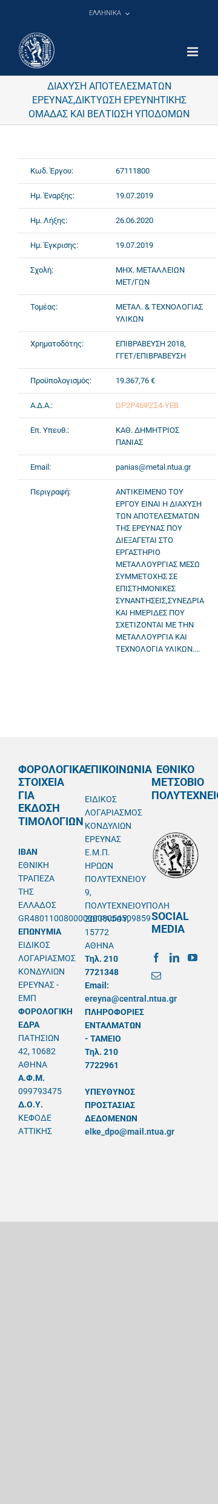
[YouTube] (192, 957)
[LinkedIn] (174, 957)
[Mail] (156, 976)
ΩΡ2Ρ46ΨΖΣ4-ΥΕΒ (147, 405)
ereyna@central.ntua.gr (131, 998)
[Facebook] (156, 957)
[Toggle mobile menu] (193, 51)
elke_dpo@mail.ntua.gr (129, 1131)
